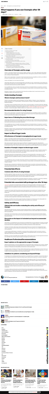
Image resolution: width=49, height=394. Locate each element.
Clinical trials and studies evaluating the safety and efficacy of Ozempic (18, 63)
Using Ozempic (7, 184)
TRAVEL (25, 361)
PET (25, 354)
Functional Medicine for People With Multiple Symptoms (18, 381)
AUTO (25, 327)
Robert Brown (5, 14)
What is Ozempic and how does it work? (13, 52)
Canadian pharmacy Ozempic (41, 106)
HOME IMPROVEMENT (25, 345)
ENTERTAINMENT (25, 335)
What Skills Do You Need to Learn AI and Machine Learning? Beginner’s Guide (19, 311)
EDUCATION (25, 333)
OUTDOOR (25, 349)
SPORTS (25, 358)
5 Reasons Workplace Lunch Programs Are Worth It (15, 321)
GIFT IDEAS (25, 342)
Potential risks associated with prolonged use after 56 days (15, 61)
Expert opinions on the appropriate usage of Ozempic (15, 66)
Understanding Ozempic (10, 51)
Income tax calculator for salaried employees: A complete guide (17, 316)
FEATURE (25, 339)
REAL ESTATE (25, 355)
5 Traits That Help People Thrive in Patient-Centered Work (41, 382)
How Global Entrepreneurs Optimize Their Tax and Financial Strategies (18, 307)
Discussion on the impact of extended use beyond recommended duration (18, 64)
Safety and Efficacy (9, 62)
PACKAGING (25, 351)
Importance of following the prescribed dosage (14, 54)
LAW (25, 346)
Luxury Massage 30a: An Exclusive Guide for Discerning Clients (30, 381)
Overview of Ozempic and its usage (11, 50)
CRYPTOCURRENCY (25, 332)
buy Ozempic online (31, 106)
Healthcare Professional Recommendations (13, 65)
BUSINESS (25, 329)
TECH (25, 360)
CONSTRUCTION (25, 330)
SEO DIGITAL (25, 357)
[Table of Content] (29, 49)
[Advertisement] (24, 294)
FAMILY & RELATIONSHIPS (25, 336)
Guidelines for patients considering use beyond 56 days (15, 67)
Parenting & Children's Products (25, 352)
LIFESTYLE (25, 348)
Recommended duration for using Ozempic (13, 53)
